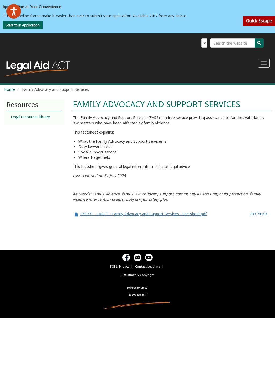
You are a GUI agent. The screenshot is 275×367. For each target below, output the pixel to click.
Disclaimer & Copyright (137, 275)
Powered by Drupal (137, 287)
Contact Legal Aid (148, 266)
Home (9, 89)
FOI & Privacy (119, 266)
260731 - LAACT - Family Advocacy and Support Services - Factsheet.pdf (143, 213)
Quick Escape (259, 21)
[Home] (39, 69)
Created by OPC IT (137, 295)
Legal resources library (30, 116)
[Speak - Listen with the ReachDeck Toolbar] (13, 11)
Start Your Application (23, 25)
